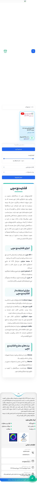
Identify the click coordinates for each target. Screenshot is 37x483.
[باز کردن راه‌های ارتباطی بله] (32, 478)
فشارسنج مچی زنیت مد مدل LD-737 (28, 129)
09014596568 (26, 455)
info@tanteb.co (26, 462)
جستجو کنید (18, 149)
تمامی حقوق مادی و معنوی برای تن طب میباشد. (18, 480)
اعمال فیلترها (18, 177)
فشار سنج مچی (30, 132)
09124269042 (26, 451)
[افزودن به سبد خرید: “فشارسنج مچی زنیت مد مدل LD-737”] (32, 138)
